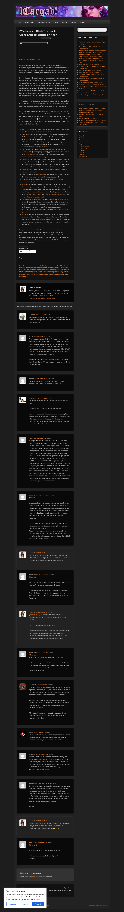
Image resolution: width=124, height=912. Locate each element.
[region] (25, 898)
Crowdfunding (83, 140)
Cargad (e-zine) (29, 22)
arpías (33, 147)
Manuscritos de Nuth (44, 22)
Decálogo (65, 22)
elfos (49, 267)
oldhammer (42, 273)
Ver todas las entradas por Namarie (42, 298)
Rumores (81, 152)
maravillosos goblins (51, 271)
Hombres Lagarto (28, 271)
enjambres (53, 179)
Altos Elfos (25, 129)
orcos (50, 273)
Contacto (73, 22)
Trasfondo (81, 154)
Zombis (51, 274)
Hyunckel (33, 845)
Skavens (25, 214)
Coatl (62, 179)
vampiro (38, 274)
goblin (43, 269)
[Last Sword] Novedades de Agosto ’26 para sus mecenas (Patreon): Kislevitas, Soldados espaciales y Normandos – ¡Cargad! (92, 52)
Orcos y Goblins (27, 199)
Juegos (56, 22)
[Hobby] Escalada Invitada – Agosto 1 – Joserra (92, 120)
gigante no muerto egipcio (53, 194)
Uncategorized (83, 156)
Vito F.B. (81, 91)
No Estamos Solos (84, 146)
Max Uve (31, 842)
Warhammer (44, 274)
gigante (39, 269)
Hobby (45, 266)
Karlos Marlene (83, 60)
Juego (80, 144)
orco (47, 273)
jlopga (80, 87)
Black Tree (22, 267)
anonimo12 (34, 555)
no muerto (29, 273)
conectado (34, 876)
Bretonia (25, 134)
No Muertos (26, 184)
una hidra (44, 147)
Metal (59, 271)
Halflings (25, 169)
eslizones (26, 269)
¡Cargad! (81, 136)
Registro (82, 22)
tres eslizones (39, 182)
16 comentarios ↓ (46, 38)
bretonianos (34, 267)
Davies (31, 438)
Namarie (37, 38)
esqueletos (33, 269)
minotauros (41, 174)
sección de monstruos (30, 154)
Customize (12, 904)
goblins (47, 269)
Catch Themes (103, 905)
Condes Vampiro (42, 267)
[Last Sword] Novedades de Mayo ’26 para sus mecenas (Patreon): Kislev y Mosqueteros (91, 56)
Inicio (19, 22)
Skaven (28, 274)
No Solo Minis (83, 148)
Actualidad (40, 266)
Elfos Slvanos (26, 149)
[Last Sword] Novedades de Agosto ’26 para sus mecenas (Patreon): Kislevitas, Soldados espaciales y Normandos (92, 110)
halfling (52, 269)
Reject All (25, 904)
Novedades (82, 150)
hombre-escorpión (35, 194)
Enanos (24, 159)
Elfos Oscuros (26, 142)
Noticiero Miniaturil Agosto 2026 (93, 64)
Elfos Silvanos (64, 267)
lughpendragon (33, 783)
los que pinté (33, 137)
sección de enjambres (42, 192)
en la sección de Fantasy (50, 111)
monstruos (32, 177)
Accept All (38, 904)
